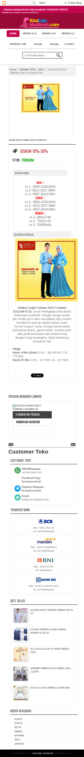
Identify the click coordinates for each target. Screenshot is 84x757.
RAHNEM (19, 735)
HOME (13, 33)
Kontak (38, 44)
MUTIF (17, 727)
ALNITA (18, 719)
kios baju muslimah (43, 753)
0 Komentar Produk (27, 414)
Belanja (54, 44)
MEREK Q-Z (68, 33)
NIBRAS (18, 731)
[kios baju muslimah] (40, 23)
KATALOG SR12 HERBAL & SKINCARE (50, 687)
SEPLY (41, 69)
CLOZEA (69, 44)
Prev (10, 444)
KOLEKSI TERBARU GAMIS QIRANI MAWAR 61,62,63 (48, 631)
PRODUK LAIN (18, 44)
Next (73, 444)
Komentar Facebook (28, 422)
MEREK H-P (49, 33)
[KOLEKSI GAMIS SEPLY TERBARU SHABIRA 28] (32, 407)
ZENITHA (19, 743)
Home (13, 69)
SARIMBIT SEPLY (28, 69)
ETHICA (18, 723)
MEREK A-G (29, 33)
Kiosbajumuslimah (31, 481)
